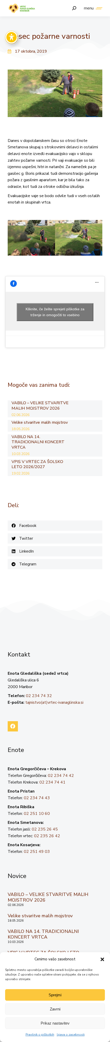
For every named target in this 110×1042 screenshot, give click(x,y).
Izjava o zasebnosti (71, 1035)
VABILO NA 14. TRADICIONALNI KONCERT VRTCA (38, 442)
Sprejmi (55, 995)
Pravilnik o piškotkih (40, 1035)
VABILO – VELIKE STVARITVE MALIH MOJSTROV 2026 (40, 405)
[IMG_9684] (31, 238)
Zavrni (55, 1009)
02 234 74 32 (39, 696)
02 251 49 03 (37, 851)
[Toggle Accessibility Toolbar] (11, 37)
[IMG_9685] (78, 238)
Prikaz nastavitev (55, 1023)
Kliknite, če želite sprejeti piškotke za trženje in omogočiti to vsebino (55, 312)
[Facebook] (13, 726)
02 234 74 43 (37, 798)
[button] (102, 959)
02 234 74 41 (52, 782)
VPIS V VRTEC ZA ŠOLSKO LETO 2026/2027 (37, 464)
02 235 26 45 (45, 829)
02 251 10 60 (37, 813)
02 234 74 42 (61, 775)
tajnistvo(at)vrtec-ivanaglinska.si (54, 702)
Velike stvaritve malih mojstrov (40, 422)
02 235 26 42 (47, 836)
